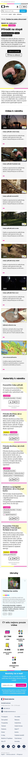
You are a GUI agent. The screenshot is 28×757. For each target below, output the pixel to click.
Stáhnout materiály (14, 51)
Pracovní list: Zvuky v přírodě (13, 385)
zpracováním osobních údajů (17, 693)
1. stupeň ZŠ (12, 25)
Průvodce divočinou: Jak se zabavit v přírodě (12, 415)
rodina (14, 14)
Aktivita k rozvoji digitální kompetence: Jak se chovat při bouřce (13, 489)
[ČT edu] (5, 7)
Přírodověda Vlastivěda (7, 33)
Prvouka (17, 33)
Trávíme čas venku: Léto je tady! (16, 19)
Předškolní (4, 25)
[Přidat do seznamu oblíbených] (24, 117)
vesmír (10, 14)
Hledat (23, 11)
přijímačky (19, 14)
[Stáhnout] (10, 402)
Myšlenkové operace (7, 35)
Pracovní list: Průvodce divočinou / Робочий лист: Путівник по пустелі (12, 528)
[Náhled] (14, 402)
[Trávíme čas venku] (14, 598)
